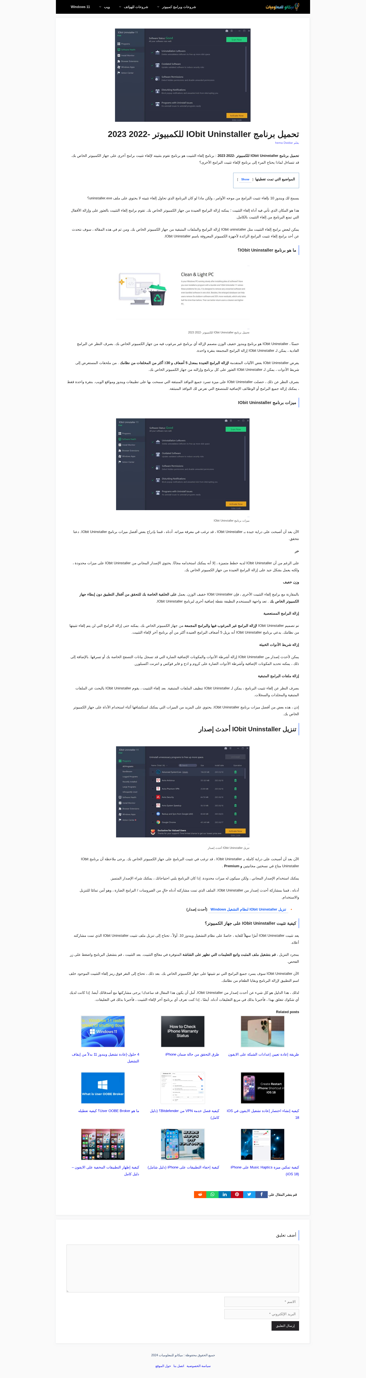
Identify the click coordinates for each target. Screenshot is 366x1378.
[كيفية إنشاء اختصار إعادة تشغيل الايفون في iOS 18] (262, 1101)
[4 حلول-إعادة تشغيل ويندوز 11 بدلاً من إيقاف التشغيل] (103, 1044)
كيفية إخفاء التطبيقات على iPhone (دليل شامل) (183, 1167)
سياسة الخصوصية (199, 1366)
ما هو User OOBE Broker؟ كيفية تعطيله (108, 1111)
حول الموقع (163, 1366)
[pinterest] (237, 1194)
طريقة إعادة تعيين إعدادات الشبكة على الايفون (263, 1054)
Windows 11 (80, 7)
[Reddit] (200, 1194)
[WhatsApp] (212, 1194)
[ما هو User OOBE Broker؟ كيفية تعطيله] (103, 1101)
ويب (107, 7)
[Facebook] (261, 1194)
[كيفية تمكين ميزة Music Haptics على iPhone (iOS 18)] (262, 1157)
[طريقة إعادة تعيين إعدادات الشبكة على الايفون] (262, 1044)
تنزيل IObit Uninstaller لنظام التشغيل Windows (248, 909)
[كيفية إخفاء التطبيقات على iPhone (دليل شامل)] (183, 1157)
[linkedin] (225, 1194)
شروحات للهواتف (136, 7)
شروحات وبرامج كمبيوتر (179, 7)
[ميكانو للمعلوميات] (282, 7)
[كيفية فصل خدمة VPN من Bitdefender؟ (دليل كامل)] (183, 1101)
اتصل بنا (178, 1366)
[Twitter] (249, 1194)
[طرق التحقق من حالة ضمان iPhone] (183, 1044)
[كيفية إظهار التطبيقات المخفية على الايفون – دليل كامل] (103, 1157)
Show (245, 179)
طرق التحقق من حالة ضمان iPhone (192, 1054)
